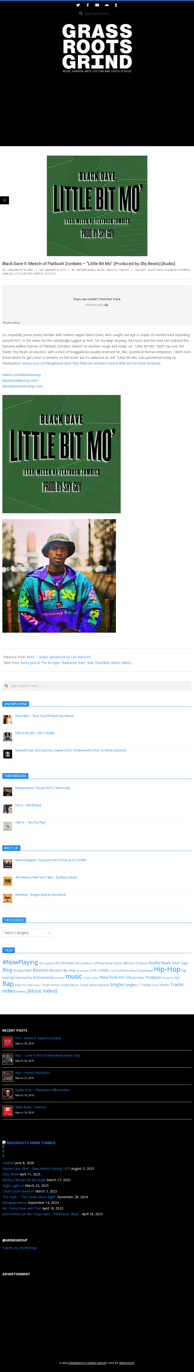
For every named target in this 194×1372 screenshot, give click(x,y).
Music (101, 270)
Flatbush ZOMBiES (177, 270)
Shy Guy (50, 273)
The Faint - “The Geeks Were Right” (29, 1197)
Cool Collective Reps (123, 970)
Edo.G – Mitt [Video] (28, 805)
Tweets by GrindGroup (19, 1247)
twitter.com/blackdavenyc (21, 375)
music (74, 976)
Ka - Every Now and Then (21, 1208)
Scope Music (70, 985)
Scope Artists (51, 985)
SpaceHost (127, 1363)
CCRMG (103, 970)
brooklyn (82, 970)
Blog (7, 970)
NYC (121, 977)
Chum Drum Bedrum (18, 1191)
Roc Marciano (32, 985)
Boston (40, 970)
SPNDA (164, 985)
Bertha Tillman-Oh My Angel (24, 1180)
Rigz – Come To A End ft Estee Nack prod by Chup (47, 1055)
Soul (155, 985)
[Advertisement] (97, 110)
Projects (167, 977)
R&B (177, 977)
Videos (21, 991)
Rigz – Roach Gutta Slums (32, 1072)
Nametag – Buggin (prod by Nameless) (40, 894)
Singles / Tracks (117, 270)
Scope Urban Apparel (94, 985)
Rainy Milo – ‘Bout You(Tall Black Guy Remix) (44, 716)
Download (145, 970)
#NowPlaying (86, 270)
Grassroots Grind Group (87, 1363)
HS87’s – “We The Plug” (30, 822)
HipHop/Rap (23, 978)
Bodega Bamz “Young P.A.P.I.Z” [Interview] (42, 788)
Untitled (8, 1163)
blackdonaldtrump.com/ (20, 380)
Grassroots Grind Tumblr (31, 1142)
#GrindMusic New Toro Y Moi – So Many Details (46, 877)
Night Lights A (13, 1185)
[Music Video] (42, 991)
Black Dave (155, 270)
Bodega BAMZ (22, 970)
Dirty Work (10, 1174)
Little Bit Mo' (23, 273)
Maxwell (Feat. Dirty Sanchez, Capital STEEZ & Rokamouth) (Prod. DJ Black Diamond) (70, 750)
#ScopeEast (46, 963)
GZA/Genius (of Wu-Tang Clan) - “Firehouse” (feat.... (41, 1214)
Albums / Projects (135, 963)
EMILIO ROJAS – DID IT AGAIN (34, 733)
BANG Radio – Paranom (30, 1107)
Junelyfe (59, 977)
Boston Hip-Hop (62, 970)
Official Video (135, 977)
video (8, 990)
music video (91, 977)
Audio (154, 962)
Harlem (7, 273)
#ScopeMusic (84, 963)
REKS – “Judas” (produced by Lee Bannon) (58, 657)
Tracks (177, 984)
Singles (117, 984)
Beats (166, 962)
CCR (92, 970)
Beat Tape (180, 963)
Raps (18, 985)
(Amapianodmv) (14, 1202)
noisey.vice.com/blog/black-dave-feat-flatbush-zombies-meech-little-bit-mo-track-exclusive (91, 363)
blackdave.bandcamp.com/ (22, 386)
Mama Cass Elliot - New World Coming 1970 (36, 1168)
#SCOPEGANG (64, 963)
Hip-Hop (167, 969)
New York (108, 977)
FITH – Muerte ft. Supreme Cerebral (38, 1038)
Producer (153, 977)
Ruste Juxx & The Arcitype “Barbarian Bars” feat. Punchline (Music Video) (76, 662)
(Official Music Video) (107, 963)
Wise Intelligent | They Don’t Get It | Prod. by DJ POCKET (51, 860)
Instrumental (43, 977)
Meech (38, 273)
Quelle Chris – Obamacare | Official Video (42, 1090)
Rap (8, 983)
